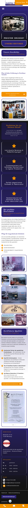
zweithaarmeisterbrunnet (12, 485)
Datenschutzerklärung (14, 492)
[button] (3, 8)
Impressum (4, 492)
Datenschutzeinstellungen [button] (9, 496)
